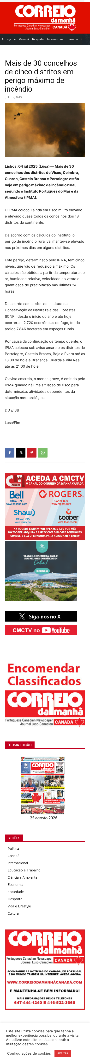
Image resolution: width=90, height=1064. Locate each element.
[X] (20, 453)
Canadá (13, 855)
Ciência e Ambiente (22, 877)
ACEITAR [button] (62, 1053)
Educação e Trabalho (24, 870)
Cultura (13, 913)
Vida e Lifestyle (19, 906)
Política (13, 848)
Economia (15, 884)
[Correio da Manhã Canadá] (45, 18)
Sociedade (16, 891)
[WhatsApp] (43, 453)
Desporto (15, 899)
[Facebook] (9, 453)
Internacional (18, 863)
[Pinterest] (31, 453)
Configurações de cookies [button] (29, 1053)
